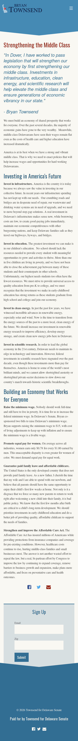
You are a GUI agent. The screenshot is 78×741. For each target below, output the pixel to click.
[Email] (44, 728)
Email (18, 623)
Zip (16, 638)
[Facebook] (33, 728)
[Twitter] (39, 728)
